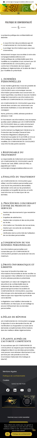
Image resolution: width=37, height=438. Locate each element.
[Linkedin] (15, 390)
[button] (18, 13)
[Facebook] (8, 390)
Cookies (6, 380)
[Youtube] (22, 390)
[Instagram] (29, 390)
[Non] (34, 430)
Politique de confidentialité (14, 376)
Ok (7, 434)
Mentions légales (10, 371)
